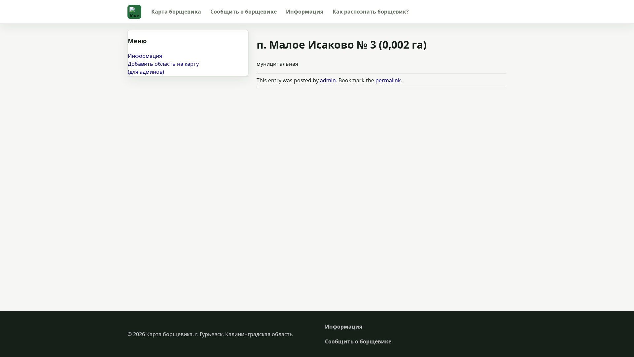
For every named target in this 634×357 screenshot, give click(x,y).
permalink (388, 80)
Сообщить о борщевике (243, 11)
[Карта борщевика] (134, 12)
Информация (304, 11)
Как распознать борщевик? (371, 11)
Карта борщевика (176, 11)
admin (328, 80)
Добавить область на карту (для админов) (163, 67)
